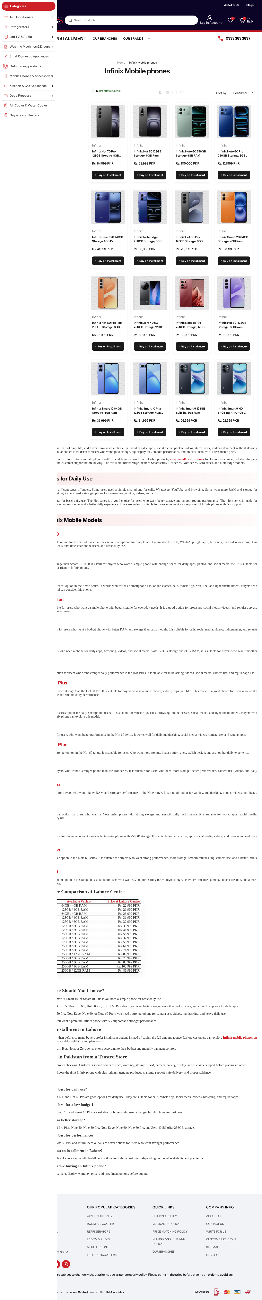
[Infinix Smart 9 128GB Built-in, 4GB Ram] (192, 378)
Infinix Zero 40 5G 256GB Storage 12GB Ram (148, 325)
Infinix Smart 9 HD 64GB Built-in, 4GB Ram (231, 411)
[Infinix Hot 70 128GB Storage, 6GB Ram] (150, 121)
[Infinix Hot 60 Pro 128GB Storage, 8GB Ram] (192, 207)
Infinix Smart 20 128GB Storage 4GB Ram (107, 239)
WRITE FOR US (216, 1231)
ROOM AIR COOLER (100, 1224)
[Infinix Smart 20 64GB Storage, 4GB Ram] (234, 207)
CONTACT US (215, 1224)
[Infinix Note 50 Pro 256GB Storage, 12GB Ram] (192, 293)
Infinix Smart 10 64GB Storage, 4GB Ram (107, 410)
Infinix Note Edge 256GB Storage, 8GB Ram (147, 239)
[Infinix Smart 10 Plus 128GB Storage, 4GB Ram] (150, 378)
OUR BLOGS (214, 1255)
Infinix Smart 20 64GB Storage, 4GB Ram (233, 239)
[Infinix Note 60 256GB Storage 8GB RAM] (192, 121)
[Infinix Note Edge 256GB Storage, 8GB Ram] (150, 207)
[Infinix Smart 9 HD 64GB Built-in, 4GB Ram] (234, 378)
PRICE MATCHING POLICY (169, 1231)
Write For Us (231, 5)
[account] (211, 17)
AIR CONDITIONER (99, 1216)
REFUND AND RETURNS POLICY (168, 1241)
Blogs (250, 5)
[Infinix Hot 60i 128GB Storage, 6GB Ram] (234, 293)
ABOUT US (213, 1216)
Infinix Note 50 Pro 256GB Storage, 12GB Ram (190, 325)
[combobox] (131, 20)
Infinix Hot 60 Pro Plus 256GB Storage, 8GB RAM (107, 325)
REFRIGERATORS (98, 1231)
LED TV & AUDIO (98, 1239)
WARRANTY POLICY (166, 1224)
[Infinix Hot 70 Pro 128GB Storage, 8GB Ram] (108, 121)
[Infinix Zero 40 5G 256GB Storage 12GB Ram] (150, 293)
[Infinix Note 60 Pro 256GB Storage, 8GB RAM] (234, 121)
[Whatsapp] (66, 1264)
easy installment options (187, 459)
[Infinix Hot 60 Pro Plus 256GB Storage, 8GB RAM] (108, 293)
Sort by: (221, 93)
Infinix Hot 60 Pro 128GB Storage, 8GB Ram (189, 239)
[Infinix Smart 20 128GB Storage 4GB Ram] (108, 207)
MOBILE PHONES (98, 1247)
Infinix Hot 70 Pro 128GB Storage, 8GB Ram (105, 154)
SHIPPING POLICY (164, 1216)
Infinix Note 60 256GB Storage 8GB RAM (191, 153)
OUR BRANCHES (163, 1251)
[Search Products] (70, 20)
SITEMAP (212, 1247)
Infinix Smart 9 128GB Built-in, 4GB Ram (190, 410)
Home (121, 62)
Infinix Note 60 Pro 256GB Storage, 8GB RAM (231, 154)
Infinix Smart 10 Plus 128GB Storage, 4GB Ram (147, 411)
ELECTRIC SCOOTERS (102, 1255)
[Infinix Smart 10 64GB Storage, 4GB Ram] (108, 378)
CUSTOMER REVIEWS (221, 1239)
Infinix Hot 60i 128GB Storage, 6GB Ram (232, 325)
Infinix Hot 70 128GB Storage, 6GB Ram (147, 153)
